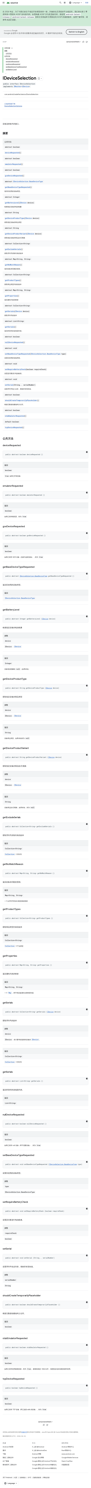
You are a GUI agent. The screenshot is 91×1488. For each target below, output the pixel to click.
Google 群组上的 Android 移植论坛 (44, 1468)
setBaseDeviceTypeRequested (17, 354)
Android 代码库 (8, 1447)
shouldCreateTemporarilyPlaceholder (21, 400)
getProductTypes (12, 280)
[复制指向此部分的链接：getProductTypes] (22, 909)
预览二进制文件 (8, 1458)
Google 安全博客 (38, 1458)
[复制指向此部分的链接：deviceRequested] (23, 445)
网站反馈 (46, 1477)
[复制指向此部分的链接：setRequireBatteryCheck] (30, 1202)
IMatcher (17, 86)
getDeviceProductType (14, 218)
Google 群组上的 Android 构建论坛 (44, 1465)
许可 (29, 1477)
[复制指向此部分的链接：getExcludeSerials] (23, 817)
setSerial (9, 385)
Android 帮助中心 (68, 1447)
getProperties (11, 296)
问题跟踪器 (65, 1465)
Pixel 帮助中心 (66, 1450)
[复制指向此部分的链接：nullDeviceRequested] (26, 1115)
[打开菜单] (3, 2)
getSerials (9, 311)
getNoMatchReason (12, 265)
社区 (15, 1477)
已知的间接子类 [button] (13, 105)
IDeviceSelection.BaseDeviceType (28, 181)
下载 (4, 1454)
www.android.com (68, 1454)
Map (10, 993)
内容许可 (24, 1432)
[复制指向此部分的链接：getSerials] (15, 1003)
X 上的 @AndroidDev (39, 1450)
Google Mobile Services (70, 1458)
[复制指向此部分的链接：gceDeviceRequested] (27, 526)
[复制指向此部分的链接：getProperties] (19, 956)
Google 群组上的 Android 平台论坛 (44, 1461)
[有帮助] (83, 42)
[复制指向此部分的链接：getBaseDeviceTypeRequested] (36, 567)
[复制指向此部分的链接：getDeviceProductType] (29, 679)
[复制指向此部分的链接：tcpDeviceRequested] (26, 1379)
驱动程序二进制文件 (10, 1465)
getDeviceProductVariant (16, 234)
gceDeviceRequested (13, 176)
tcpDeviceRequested (13, 427)
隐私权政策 (37, 1477)
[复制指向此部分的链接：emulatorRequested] (25, 486)
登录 (86, 3)
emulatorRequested (13, 164)
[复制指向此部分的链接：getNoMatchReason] (25, 864)
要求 (4, 1450)
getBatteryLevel (12, 203)
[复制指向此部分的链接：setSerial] (13, 1249)
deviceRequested (12, 153)
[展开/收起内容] (12, 48)
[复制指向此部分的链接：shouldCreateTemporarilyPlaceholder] (43, 1295)
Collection (10, 854)
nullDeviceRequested (14, 342)
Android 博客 (36, 1454)
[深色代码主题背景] (87, 452)
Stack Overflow (67, 1461)
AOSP (4, 42)
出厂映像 (6, 1461)
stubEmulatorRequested (14, 416)
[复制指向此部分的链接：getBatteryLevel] (21, 610)
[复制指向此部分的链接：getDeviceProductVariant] (31, 748)
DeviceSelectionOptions (13, 106)
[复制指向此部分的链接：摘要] (10, 133)
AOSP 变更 (11, 20)
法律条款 (23, 1477)
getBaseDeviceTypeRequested (17, 187)
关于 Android (7, 1477)
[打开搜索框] (60, 2)
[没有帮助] (86, 42)
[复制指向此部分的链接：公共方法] (15, 438)
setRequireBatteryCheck (15, 369)
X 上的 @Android (38, 1447)
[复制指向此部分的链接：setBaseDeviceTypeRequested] (36, 1155)
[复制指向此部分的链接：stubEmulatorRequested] (29, 1338)
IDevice (25, 86)
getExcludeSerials (13, 249)
